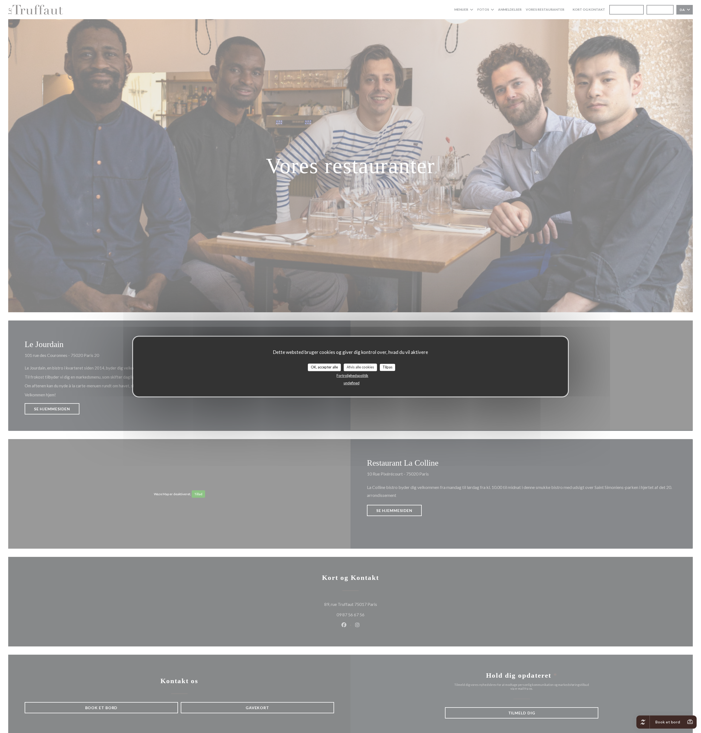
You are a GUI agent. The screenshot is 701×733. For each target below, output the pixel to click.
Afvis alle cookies (360, 367)
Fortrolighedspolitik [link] (352, 375)
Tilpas (387, 367)
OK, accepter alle (324, 367)
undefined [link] (352, 383)
